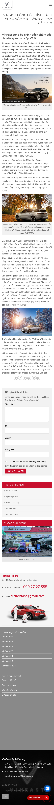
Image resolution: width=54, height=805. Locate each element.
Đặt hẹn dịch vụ (9, 685)
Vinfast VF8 (7, 656)
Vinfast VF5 (7, 641)
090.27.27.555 (35, 586)
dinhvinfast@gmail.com (27, 596)
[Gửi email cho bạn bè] (29, 378)
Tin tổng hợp (11, 508)
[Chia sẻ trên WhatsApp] (16, 378)
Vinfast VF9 (7, 661)
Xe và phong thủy (12, 503)
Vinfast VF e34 (9, 665)
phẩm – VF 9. (19, 49)
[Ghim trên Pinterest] (34, 378)
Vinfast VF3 (7, 636)
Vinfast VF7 (7, 651)
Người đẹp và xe (12, 497)
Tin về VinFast (11, 491)
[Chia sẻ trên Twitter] (25, 378)
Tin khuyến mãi (12, 514)
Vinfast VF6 (7, 646)
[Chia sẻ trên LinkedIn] (38, 378)
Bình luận (10, 404)
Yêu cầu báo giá (9, 690)
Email (8, 438)
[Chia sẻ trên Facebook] (20, 378)
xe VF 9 (29, 247)
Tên (7, 426)
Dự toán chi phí (9, 695)
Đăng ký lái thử (9, 680)
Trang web (9, 449)
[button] (50, 5)
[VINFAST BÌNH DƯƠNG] (7, 4)
